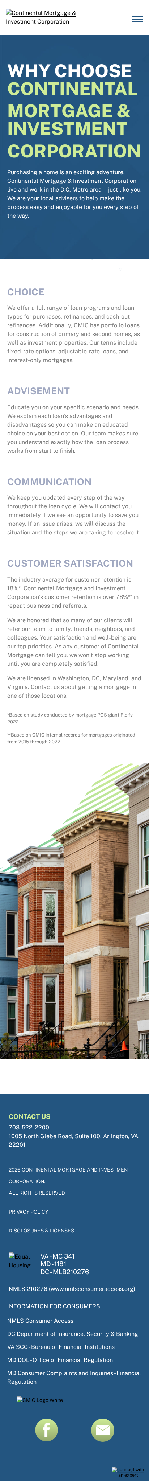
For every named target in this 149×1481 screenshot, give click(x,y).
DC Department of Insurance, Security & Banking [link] (72, 1333)
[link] (128, 1472)
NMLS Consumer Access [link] (40, 1320)
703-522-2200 (29, 1127)
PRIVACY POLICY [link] (28, 1212)
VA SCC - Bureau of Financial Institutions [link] (61, 1346)
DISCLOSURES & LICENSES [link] (41, 1231)
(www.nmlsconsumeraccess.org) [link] (92, 1288)
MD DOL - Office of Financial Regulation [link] (60, 1360)
